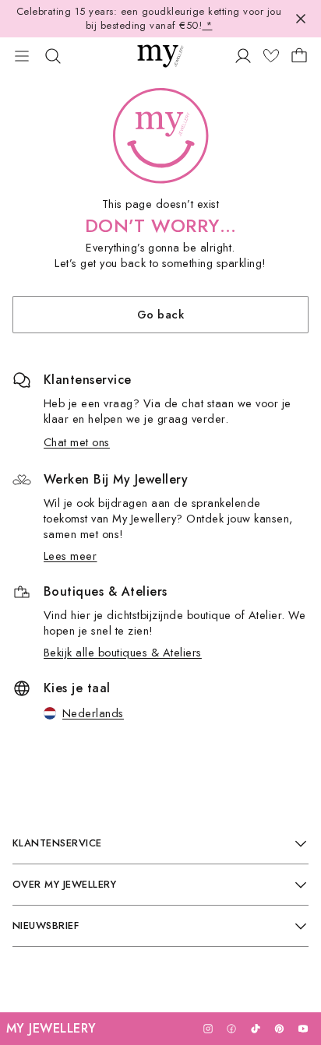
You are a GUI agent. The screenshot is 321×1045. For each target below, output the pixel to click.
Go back (160, 314)
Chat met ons (77, 442)
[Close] (301, 18)
